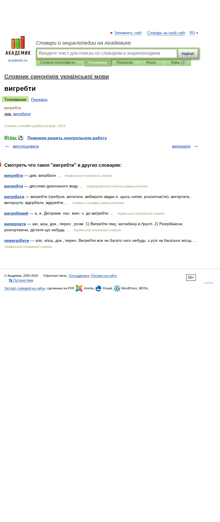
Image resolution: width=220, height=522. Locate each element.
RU (192, 33)
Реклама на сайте (104, 275)
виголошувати (26, 146)
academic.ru (18, 60)
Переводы (124, 62)
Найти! (188, 53)
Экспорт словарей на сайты (24, 288)
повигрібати (16, 240)
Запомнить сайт (128, 33)
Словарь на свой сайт (166, 33)
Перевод (39, 99)
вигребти (13, 175)
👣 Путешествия (21, 280)
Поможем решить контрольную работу (67, 138)
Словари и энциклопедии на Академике (83, 43)
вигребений (16, 213)
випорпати (15, 223)
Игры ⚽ (178, 62)
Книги (151, 62)
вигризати (181, 146)
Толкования (97, 62)
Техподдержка (78, 275)
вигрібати (14, 196)
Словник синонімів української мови (59, 62)
